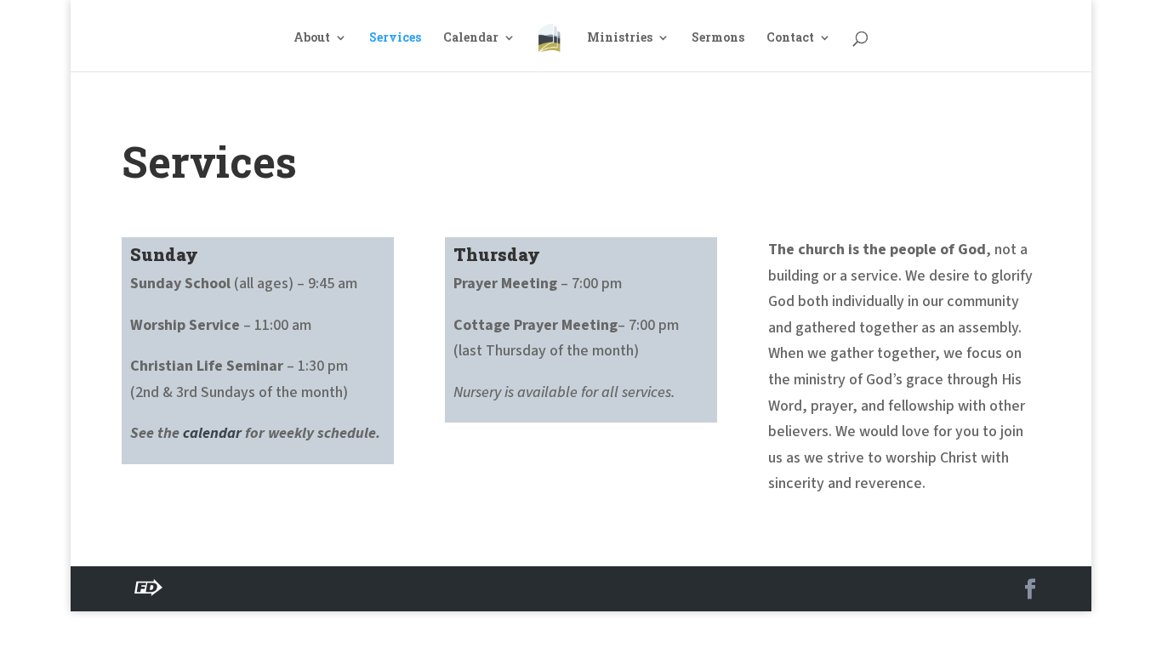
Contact (790, 38)
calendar (212, 433)
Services (395, 38)
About (311, 38)
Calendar (470, 38)
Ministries (619, 38)
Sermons (718, 38)
